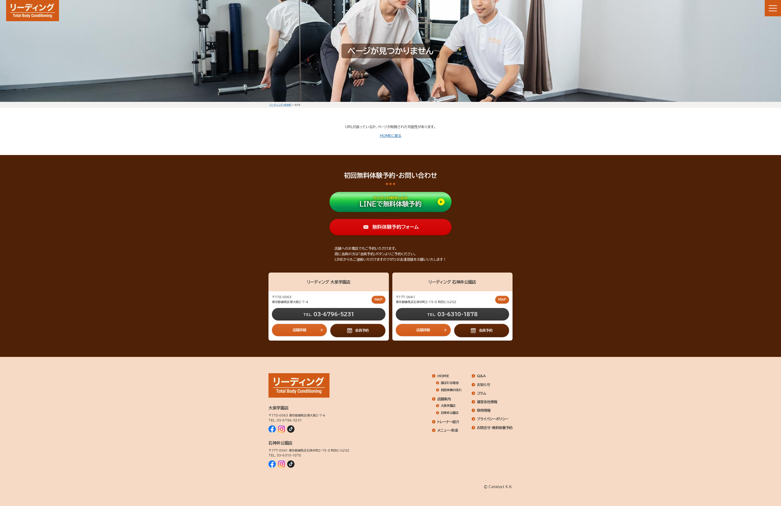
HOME (443, 376)
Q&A (481, 376)
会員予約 (362, 330)
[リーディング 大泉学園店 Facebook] (272, 429)
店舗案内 (444, 399)
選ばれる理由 (450, 382)
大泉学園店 (448, 405)
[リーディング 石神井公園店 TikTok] (291, 464)
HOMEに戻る (390, 136)
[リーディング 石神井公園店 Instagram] (281, 464)
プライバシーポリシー (492, 419)
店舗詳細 (299, 330)
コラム (481, 393)
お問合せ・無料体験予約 (495, 427)
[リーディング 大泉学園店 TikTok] (291, 429)
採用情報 (484, 410)
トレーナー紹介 (448, 422)
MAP (378, 299)
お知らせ (483, 384)
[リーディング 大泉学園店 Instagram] (281, 429)
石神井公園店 (450, 412)
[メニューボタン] (773, 8)
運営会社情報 (487, 402)
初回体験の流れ (451, 390)
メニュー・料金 (447, 430)
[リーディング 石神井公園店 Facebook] (272, 464)
